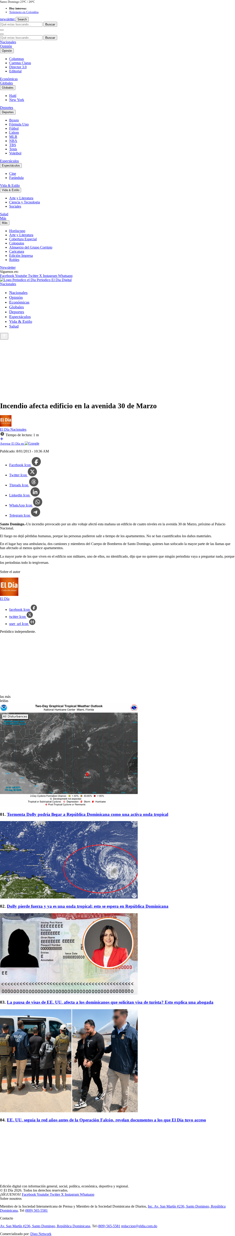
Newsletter (8, 267)
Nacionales (8, 42)
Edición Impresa (21, 256)
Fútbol (14, 128)
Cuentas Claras (20, 63)
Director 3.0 (18, 67)
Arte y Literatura (21, 198)
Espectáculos (9, 161)
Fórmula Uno (19, 124)
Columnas (16, 59)
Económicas (9, 79)
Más (3, 218)
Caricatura (16, 251)
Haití (12, 96)
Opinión (6, 46)
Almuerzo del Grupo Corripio (30, 247)
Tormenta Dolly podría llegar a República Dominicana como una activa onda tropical (87, 814)
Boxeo (14, 120)
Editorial (15, 71)
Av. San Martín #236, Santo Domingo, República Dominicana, (45, 1226)
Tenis (13, 149)
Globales (6, 83)
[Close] (2, 34)
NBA (13, 141)
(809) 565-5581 (36, 1210)
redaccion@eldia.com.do (139, 1226)
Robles (14, 260)
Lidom (14, 132)
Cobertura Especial (23, 239)
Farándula (16, 178)
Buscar (50, 24)
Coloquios (16, 243)
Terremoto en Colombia (24, 12)
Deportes (6, 108)
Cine (12, 173)
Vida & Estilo (10, 185)
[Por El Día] (5, 425)
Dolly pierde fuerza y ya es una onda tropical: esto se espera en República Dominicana (87, 906)
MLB (13, 137)
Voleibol (15, 153)
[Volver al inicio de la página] (4, 336)
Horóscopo (17, 231)
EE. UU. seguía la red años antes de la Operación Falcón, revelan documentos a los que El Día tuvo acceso (106, 1120)
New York (16, 100)
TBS (12, 145)
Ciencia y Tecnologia (24, 202)
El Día (5, 429)
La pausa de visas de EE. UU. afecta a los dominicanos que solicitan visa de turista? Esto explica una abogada (110, 1002)
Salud (4, 214)
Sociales (15, 206)
